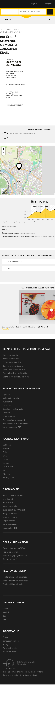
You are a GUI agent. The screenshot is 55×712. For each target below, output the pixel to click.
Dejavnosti (22, 671)
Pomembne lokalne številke (15, 373)
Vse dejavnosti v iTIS (12, 427)
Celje (5, 452)
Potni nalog (8, 502)
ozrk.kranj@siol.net (14, 105)
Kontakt (31, 671)
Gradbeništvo (9, 416)
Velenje (6, 463)
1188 (4, 619)
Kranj (5, 455)
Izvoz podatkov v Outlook (14, 509)
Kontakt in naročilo (11, 559)
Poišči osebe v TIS (11, 358)
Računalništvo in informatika (15, 423)
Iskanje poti (8, 499)
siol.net (6, 608)
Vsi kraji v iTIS (9, 477)
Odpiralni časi (9, 520)
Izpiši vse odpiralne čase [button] (14, 97)
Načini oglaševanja (11, 551)
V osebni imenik (10, 517)
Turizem (6, 412)
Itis (1, 30)
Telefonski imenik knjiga (13, 584)
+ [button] (3, 148)
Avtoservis (7, 401)
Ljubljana (7, 444)
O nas (5, 637)
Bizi (4, 615)
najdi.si (6, 612)
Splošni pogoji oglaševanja (15, 555)
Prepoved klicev (10, 651)
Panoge (6, 671)
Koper (5, 459)
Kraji (14, 671)
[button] (7, 4)
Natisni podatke (9, 524)
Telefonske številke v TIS (14, 369)
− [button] (3, 152)
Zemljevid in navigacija (13, 365)
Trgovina (6, 394)
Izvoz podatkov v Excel (13, 495)
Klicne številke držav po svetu (16, 376)
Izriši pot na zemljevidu (11, 77)
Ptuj (4, 470)
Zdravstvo (7, 405)
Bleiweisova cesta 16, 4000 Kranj (14, 73)
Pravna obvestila (10, 648)
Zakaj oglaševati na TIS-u (14, 548)
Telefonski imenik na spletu (15, 576)
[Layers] (4, 191)
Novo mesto (8, 466)
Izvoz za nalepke (10, 506)
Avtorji (5, 644)
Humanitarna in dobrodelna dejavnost (11, 31)
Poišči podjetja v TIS (12, 362)
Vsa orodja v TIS (10, 528)
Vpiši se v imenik (10, 354)
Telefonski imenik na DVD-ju (15, 580)
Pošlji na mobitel (10, 513)
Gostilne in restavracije (13, 409)
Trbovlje (6, 474)
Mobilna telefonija (11, 398)
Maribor (6, 448)
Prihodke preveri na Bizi (28, 233)
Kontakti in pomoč (11, 640)
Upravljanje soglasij (28, 675)
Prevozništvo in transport (14, 419)
